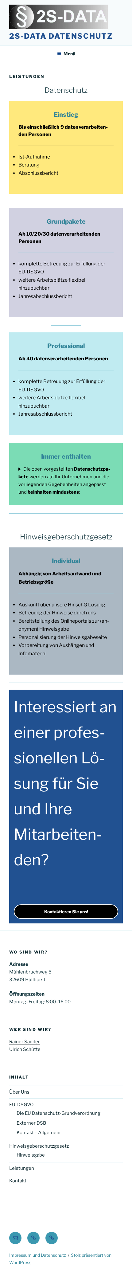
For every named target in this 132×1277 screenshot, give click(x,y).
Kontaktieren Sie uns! (66, 911)
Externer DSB (31, 1123)
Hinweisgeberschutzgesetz (39, 1146)
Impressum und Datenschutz (37, 1255)
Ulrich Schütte (25, 1049)
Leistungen (21, 1168)
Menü (69, 53)
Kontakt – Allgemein (38, 1132)
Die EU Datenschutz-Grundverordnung (58, 1113)
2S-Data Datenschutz (61, 36)
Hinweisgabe (31, 1155)
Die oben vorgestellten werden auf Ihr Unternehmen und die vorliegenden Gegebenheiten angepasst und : (64, 480)
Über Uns (19, 1092)
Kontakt (17, 1181)
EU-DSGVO (21, 1104)
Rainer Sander (24, 1041)
